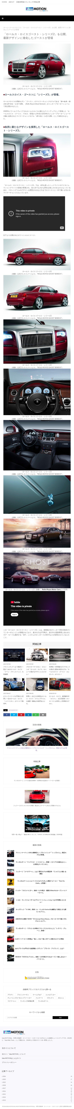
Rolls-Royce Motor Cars (51, 589)
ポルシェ (61, 998)
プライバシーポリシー (9, 1062)
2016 (37, 1091)
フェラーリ (39, 998)
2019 (37, 1082)
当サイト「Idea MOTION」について (14, 1054)
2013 (37, 1100)
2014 (37, 1097)
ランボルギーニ (43, 1001)
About (11, 2)
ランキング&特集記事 (27, 1001)
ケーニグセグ (37, 994)
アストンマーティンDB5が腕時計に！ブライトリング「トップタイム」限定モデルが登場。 (37, 749)
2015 (37, 1094)
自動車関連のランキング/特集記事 (28, 2)
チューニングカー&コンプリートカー (20, 998)
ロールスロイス (15, 27)
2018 (37, 1085)
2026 (37, 1076)
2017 (37, 1088)
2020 (37, 1079)
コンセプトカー (50, 994)
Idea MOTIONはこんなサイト (11, 1058)
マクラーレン (12, 1001)
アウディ (10, 994)
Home (4, 2)
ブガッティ (50, 998)
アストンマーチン (23, 994)
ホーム (5, 27)
